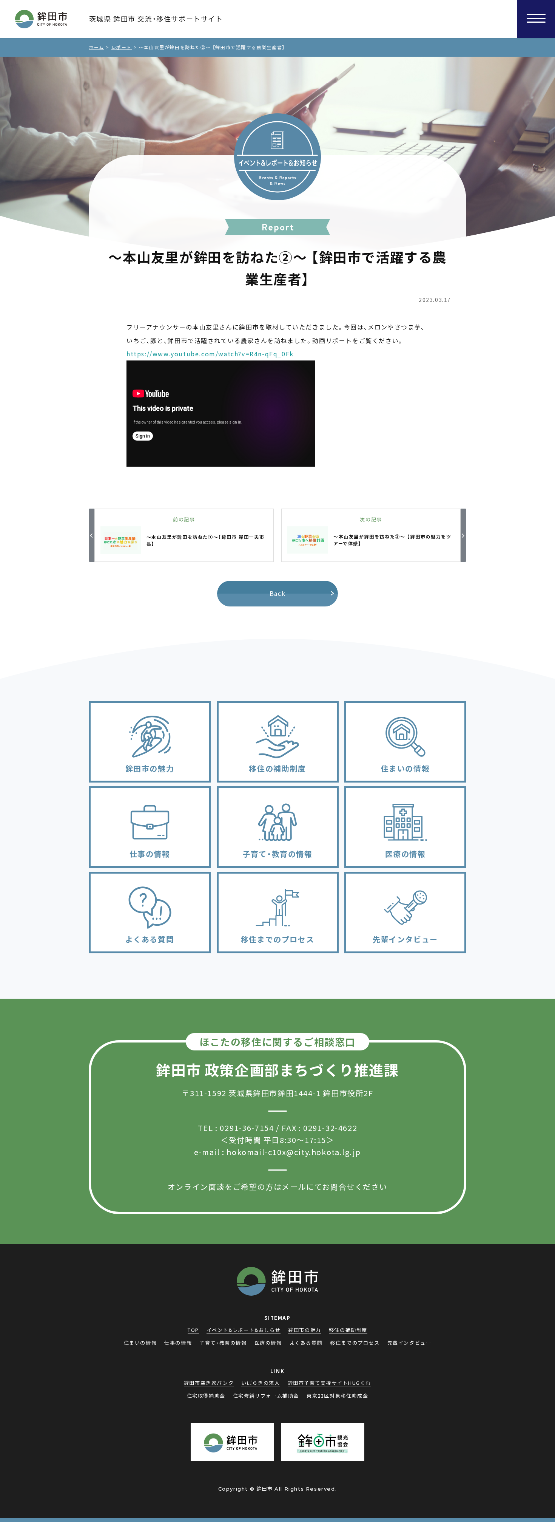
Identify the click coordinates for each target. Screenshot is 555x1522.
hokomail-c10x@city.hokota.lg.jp (294, 1151)
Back (277, 593)
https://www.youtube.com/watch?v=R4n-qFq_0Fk (210, 353)
